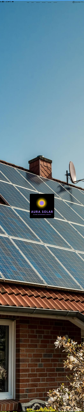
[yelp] (10, 1)
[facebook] (3, 1)
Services (38, 2)
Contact (55, 2)
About (32, 2)
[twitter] (8, 1)
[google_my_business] (5, 1)
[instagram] (7, 1)
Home (28, 2)
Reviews (44, 2)
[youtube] (12, 1)
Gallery (49, 2)
